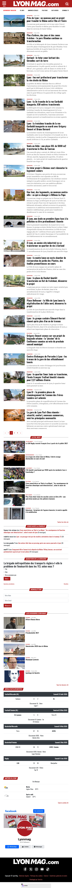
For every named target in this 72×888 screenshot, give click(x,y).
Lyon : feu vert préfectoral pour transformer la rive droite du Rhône (47, 78)
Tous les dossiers (61, 685)
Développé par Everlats (36, 879)
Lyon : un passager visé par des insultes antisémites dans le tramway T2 (38, 537)
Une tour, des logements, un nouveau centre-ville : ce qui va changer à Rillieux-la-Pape (47, 193)
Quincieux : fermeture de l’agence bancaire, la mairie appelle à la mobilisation (46, 511)
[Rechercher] (66, 4)
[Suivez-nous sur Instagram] (36, 870)
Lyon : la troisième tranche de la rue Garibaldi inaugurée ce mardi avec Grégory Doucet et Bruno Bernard (46, 126)
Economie (28, 508)
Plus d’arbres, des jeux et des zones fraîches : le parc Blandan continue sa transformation (44, 38)
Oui (6, 569)
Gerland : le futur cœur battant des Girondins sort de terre (43, 59)
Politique (45, 10)
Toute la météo (62, 803)
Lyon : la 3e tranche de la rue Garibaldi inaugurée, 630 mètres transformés (45, 103)
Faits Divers (54, 10)
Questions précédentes (9, 584)
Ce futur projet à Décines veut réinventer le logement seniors (47, 169)
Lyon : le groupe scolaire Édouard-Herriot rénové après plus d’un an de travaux (46, 319)
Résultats (66, 584)
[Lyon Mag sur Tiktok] (47, 870)
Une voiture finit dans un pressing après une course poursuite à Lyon (39, 543)
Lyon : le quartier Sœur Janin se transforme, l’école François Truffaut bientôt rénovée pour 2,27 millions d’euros (47, 377)
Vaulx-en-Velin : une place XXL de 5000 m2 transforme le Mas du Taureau (46, 147)
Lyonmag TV (65, 10)
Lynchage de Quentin (33, 673)
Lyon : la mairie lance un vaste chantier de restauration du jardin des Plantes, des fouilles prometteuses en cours (46, 260)
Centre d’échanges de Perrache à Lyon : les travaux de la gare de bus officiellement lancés (47, 359)
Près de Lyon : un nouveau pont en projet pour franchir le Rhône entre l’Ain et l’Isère (47, 19)
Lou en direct (29, 441)
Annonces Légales (33, 10)
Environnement (30, 455)
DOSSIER (28, 617)
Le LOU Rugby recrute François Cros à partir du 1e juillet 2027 (47, 443)
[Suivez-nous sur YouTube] (41, 870)
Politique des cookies (36, 876)
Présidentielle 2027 (32, 633)
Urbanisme (30, 15)
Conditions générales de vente (58, 876)
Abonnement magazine (9, 10)
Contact (46, 876)
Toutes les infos (62, 522)
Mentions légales (24, 876)
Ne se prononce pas (10, 575)
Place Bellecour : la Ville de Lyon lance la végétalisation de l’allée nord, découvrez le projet (46, 303)
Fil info (22, 10)
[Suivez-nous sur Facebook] (25, 829)
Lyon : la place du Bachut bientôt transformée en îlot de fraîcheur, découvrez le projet (47, 280)
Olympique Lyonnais (32, 659)
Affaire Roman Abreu (33, 619)
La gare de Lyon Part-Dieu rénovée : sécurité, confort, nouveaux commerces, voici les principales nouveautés (45, 415)
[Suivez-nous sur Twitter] (30, 870)
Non (6, 572)
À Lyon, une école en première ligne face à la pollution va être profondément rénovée (47, 220)
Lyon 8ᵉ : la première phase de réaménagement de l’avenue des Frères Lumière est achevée (45, 394)
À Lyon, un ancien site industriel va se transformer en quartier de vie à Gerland (45, 244)
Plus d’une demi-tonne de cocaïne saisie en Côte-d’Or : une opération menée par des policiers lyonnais (46, 497)
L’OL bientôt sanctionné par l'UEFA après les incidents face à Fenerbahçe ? (46, 471)
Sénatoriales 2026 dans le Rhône (37, 646)
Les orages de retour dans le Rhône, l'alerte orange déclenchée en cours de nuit (43, 457)
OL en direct (29, 468)
